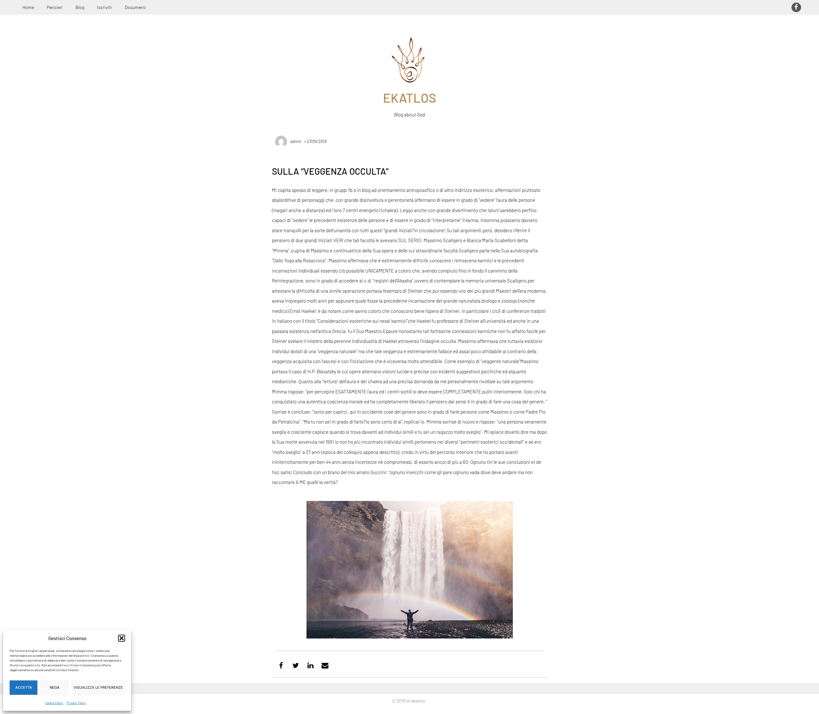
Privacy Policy (76, 703)
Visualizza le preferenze (98, 687)
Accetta (23, 687)
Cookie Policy (54, 703)
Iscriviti (104, 7)
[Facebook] (796, 7)
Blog (80, 7)
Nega (55, 687)
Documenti (135, 7)
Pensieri (55, 7)
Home (28, 7)
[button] (121, 638)
